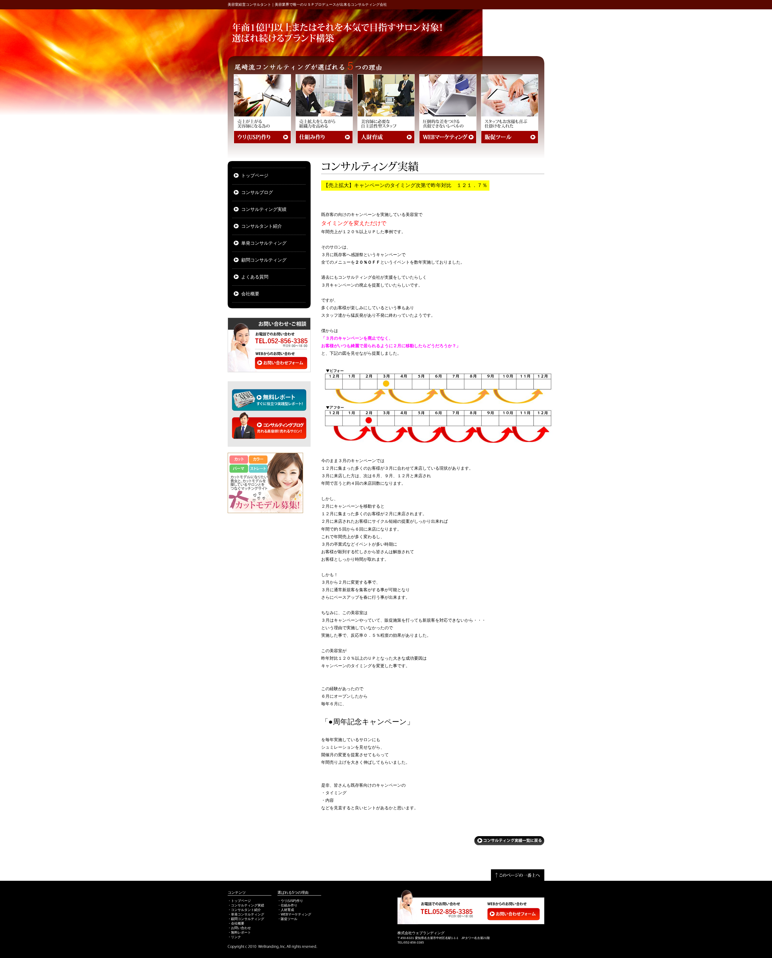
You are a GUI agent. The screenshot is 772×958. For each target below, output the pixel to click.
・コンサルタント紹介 (244, 910)
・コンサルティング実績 (246, 905)
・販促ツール (287, 919)
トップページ (254, 175)
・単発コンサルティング (246, 914)
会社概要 (250, 293)
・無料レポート (239, 932)
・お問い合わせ (239, 928)
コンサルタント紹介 (261, 226)
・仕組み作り (287, 905)
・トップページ (239, 900)
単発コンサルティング (263, 243)
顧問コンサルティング (263, 260)
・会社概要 (236, 923)
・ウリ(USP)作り (290, 900)
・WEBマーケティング (294, 914)
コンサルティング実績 (263, 209)
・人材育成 (285, 910)
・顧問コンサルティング (246, 919)
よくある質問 (254, 276)
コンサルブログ (257, 192)
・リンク (234, 937)
